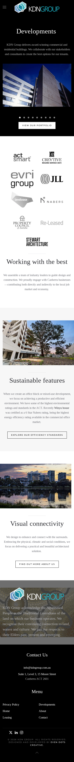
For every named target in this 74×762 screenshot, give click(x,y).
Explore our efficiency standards (37, 435)
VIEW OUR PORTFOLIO (37, 125)
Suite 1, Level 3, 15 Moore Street (37, 674)
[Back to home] (37, 7)
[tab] (20, 117)
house (65, 407)
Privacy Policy (11, 704)
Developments (47, 704)
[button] (4, 7)
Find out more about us (37, 564)
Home (6, 711)
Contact (43, 717)
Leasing (7, 717)
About (42, 711)
